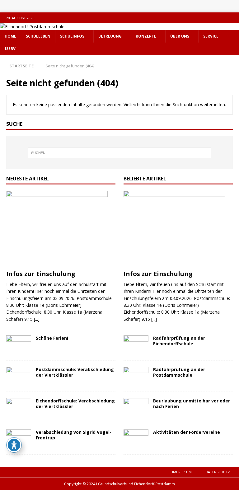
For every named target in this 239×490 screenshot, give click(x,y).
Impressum (182, 472)
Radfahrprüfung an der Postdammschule (179, 372)
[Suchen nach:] (119, 152)
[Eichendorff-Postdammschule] (32, 26)
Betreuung (110, 36)
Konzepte (146, 36)
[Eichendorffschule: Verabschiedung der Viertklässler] (18, 407)
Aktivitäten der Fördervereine (186, 432)
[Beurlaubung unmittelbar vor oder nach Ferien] (136, 407)
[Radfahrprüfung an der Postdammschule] (136, 376)
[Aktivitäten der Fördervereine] (136, 438)
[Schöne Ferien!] (18, 344)
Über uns (179, 36)
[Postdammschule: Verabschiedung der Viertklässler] (18, 376)
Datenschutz (217, 472)
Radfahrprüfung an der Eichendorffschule (179, 341)
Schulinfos (72, 36)
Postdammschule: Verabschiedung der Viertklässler (75, 372)
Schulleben (38, 36)
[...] (37, 319)
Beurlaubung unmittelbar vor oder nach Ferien (191, 403)
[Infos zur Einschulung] (60, 229)
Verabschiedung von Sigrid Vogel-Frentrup (73, 435)
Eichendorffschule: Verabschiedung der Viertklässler (75, 403)
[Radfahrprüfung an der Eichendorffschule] (136, 344)
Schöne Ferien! (52, 338)
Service (210, 36)
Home (10, 36)
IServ (10, 48)
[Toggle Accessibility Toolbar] (14, 445)
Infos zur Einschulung (40, 274)
